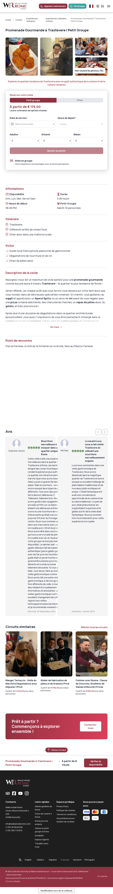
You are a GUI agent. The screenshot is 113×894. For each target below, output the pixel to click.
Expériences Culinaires (32, 19)
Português (89, 859)
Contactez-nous (90, 726)
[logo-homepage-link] (15, 6)
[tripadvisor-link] (8, 793)
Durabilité (39, 835)
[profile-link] (97, 6)
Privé (80, 100)
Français (65, 859)
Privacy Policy (62, 806)
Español (53, 859)
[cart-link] (102, 6)
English (28, 859)
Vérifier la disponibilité (95, 763)
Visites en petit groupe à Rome (42, 830)
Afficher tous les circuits (94, 627)
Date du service (18, 117)
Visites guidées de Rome (43, 808)
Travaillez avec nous (41, 845)
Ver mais (54, 326)
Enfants (46, 134)
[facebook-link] (14, 793)
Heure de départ (66, 117)
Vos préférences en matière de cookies (66, 820)
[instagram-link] (27, 793)
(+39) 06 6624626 (14, 827)
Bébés (77, 134)
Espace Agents (42, 839)
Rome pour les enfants (41, 823)
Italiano (40, 859)
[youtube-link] (20, 793)
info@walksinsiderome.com (18, 824)
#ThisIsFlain (102, 876)
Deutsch (77, 859)
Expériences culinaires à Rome (56, 19)
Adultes (14, 134)
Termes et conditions (66, 814)
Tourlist (18, 20)
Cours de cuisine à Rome (43, 815)
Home (8, 20)
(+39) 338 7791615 (14, 830)
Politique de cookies (66, 810)
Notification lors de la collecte (56, 890)
